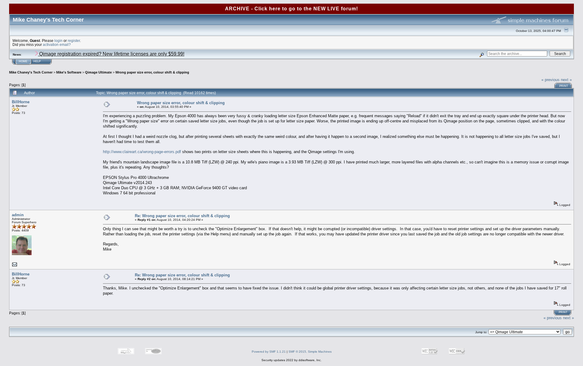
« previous (550, 79)
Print (563, 85)
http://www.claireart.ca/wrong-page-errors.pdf (142, 151)
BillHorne (20, 102)
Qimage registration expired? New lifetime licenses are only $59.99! (111, 53)
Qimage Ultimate (98, 72)
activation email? (57, 44)
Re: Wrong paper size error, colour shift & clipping (182, 216)
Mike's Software (68, 72)
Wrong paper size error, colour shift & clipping (152, 72)
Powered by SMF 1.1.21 (269, 351)
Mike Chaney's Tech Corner (31, 72)
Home (23, 61)
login (58, 41)
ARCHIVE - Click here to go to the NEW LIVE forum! (291, 8)
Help (37, 61)
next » (566, 79)
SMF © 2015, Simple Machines (310, 351)
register (74, 41)
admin (18, 215)
